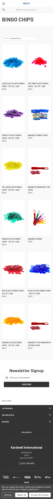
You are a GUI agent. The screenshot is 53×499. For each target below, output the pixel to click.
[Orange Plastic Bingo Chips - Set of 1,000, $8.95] (13, 321)
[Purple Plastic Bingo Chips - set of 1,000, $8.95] (13, 114)
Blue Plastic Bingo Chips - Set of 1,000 (39, 292)
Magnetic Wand (35, 239)
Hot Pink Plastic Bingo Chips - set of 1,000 (38, 85)
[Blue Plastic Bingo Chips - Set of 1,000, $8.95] (39, 269)
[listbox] (24, 38)
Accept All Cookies (40, 494)
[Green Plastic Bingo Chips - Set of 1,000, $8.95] (13, 218)
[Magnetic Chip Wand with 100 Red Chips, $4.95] (39, 321)
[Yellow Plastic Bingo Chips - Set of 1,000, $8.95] (13, 166)
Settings (8, 494)
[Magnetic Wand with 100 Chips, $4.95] (39, 166)
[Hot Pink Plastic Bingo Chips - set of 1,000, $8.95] (39, 62)
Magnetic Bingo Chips (38, 135)
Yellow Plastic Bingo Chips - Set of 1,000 (12, 188)
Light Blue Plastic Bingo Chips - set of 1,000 (13, 85)
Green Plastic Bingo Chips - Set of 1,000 (11, 240)
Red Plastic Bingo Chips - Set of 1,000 (13, 292)
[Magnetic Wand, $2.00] (39, 218)
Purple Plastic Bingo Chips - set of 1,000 (11, 136)
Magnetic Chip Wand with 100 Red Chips (39, 344)
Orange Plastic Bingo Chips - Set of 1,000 (12, 344)
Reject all (21, 494)
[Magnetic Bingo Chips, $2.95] (39, 114)
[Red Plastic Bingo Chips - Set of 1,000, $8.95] (13, 269)
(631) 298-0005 (27, 463)
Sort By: (6, 38)
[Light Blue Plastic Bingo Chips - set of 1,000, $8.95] (13, 62)
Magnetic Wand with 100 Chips (39, 188)
